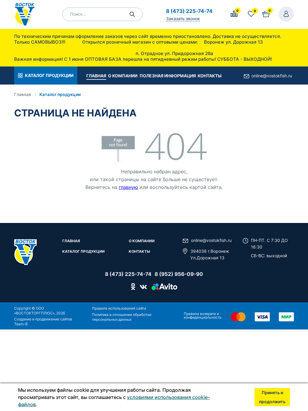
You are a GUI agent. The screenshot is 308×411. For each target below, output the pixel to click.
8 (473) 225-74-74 (189, 11)
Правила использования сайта (119, 308)
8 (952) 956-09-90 (179, 274)
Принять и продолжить (272, 397)
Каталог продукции (83, 252)
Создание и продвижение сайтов (43, 319)
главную (128, 187)
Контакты (139, 252)
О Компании (142, 241)
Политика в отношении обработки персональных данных (121, 317)
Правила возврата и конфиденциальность (203, 315)
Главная (71, 241)
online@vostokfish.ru (271, 75)
